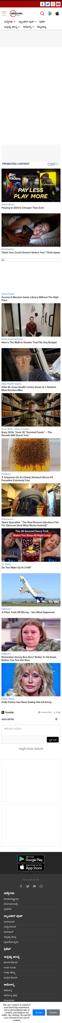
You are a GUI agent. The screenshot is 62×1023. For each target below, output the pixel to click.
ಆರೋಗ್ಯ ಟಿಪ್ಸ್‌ (10, 995)
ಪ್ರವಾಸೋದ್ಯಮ (11, 942)
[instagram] (53, 4)
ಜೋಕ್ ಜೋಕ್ (11, 962)
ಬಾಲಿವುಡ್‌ (8, 932)
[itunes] (57, 13)
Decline (53, 1012)
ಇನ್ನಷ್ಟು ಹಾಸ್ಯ (10, 27)
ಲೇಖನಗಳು (9, 1000)
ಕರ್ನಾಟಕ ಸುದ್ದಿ (11, 904)
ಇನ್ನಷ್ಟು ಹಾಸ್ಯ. (10, 937)
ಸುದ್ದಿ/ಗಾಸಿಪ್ (10, 927)
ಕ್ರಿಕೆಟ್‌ (42, 22)
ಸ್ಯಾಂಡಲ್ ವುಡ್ (26, 22)
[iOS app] (31, 867)
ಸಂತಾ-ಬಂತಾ (10, 968)
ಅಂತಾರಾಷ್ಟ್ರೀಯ (11, 899)
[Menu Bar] (4, 13)
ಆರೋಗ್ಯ (27, 27)
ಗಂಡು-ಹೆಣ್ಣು (9, 973)
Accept (39, 1012)
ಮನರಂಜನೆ (9, 922)
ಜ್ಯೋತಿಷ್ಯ (41, 27)
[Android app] (31, 859)
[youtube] (58, 4)
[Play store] (50, 13)
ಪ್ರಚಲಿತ (7, 909)
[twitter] (47, 4)
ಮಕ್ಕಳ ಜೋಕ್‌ (10, 978)
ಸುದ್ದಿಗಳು (8, 22)
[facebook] (42, 4)
